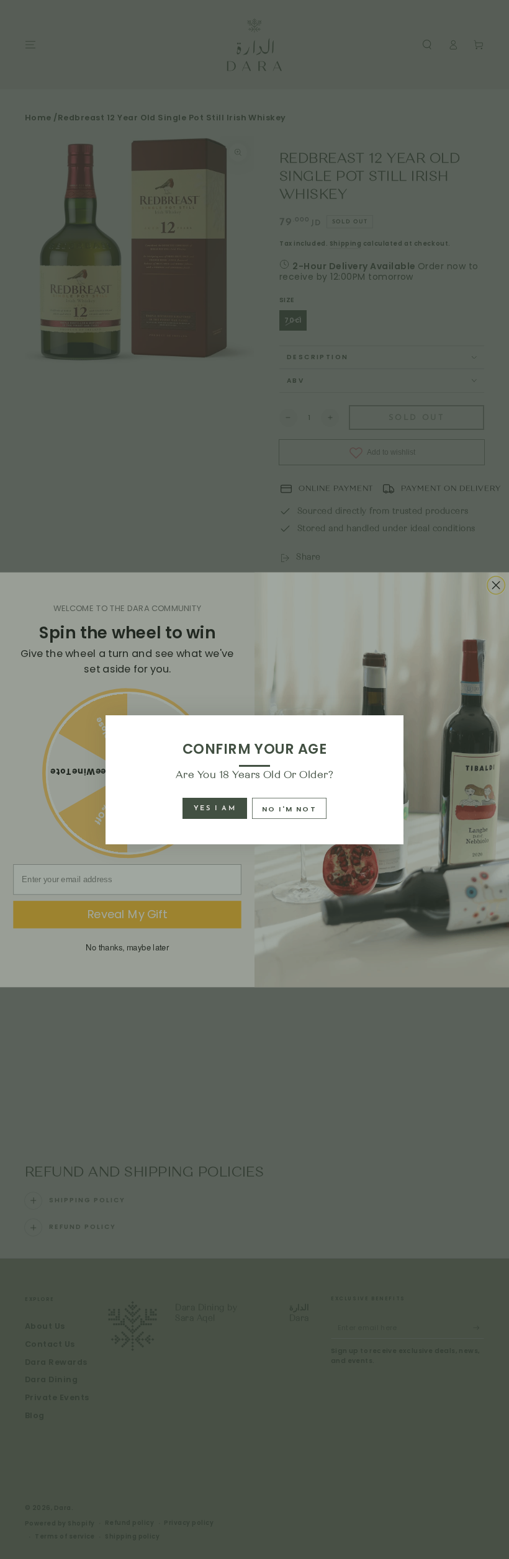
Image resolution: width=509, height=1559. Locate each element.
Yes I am (215, 808)
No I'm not (289, 809)
